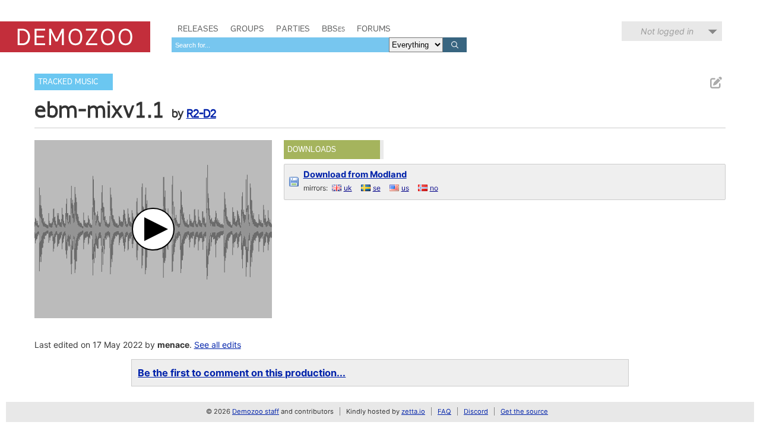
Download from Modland (355, 174)
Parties (293, 28)
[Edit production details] (715, 82)
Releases (198, 28)
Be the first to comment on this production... (242, 373)
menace (173, 345)
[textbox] (280, 44)
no (434, 187)
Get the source (524, 411)
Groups (247, 28)
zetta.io (413, 411)
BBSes (333, 28)
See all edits (217, 345)
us (405, 187)
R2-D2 (201, 113)
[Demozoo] (75, 36)
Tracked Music (68, 82)
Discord (476, 411)
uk (348, 187)
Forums (374, 28)
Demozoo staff (255, 411)
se (377, 187)
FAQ (444, 411)
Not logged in (667, 31)
